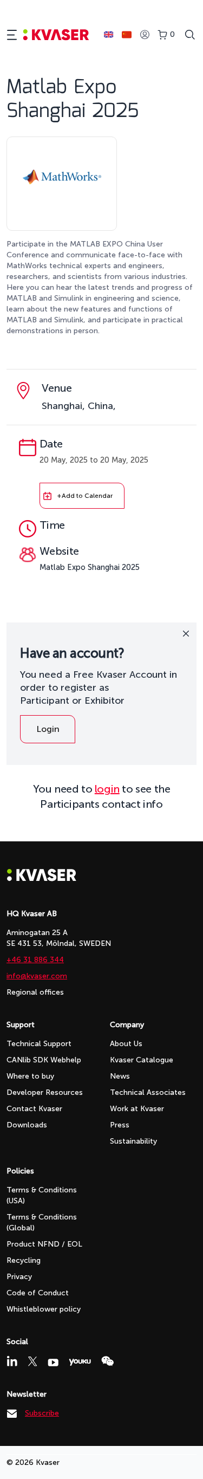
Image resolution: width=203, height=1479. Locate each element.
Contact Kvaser (34, 1108)
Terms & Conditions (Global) (41, 1222)
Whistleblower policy (43, 1309)
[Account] (144, 35)
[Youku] (80, 1362)
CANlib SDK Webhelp (43, 1060)
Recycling (23, 1260)
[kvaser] (56, 35)
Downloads (26, 1125)
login (107, 788)
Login (48, 729)
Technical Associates (148, 1092)
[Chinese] (127, 35)
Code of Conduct (37, 1293)
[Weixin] (107, 1361)
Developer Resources (44, 1092)
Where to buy (30, 1076)
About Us (126, 1043)
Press (119, 1125)
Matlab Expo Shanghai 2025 (90, 567)
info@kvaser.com (36, 976)
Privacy (19, 1276)
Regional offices (35, 992)
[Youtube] (53, 1362)
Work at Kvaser (137, 1108)
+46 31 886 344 (35, 959)
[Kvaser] (41, 878)
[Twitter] (32, 1361)
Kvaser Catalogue (141, 1060)
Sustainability (133, 1141)
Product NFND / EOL (44, 1244)
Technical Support (38, 1043)
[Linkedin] (11, 1360)
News (120, 1076)
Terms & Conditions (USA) (41, 1195)
